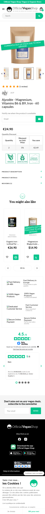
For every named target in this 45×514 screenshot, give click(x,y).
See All (22, 268)
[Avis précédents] (4, 366)
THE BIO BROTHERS (12, 236)
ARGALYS (32, 235)
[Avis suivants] (41, 366)
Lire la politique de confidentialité (13, 503)
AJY (12, 92)
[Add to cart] (15, 257)
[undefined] (38, 347)
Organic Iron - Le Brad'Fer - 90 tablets (12, 242)
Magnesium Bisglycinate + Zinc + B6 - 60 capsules (33, 242)
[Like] (7, 257)
